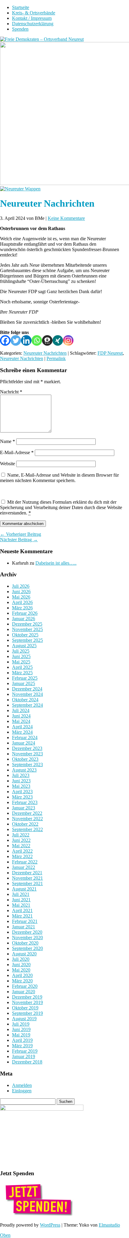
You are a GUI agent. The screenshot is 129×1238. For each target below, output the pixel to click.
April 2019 (22, 1040)
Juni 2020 (21, 964)
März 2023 (22, 797)
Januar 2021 (23, 926)
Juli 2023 (20, 775)
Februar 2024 (25, 737)
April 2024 (22, 726)
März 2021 (22, 915)
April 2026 (22, 602)
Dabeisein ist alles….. (55, 563)
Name (7, 441)
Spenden (20, 29)
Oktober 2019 (25, 1007)
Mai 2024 (21, 721)
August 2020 (24, 953)
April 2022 (22, 851)
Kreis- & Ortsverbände (33, 12)
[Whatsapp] (37, 340)
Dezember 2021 (27, 872)
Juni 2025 (21, 656)
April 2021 (22, 910)
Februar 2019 (25, 1051)
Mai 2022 (21, 845)
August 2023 (24, 769)
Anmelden (22, 1085)
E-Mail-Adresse (17, 452)
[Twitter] (15, 340)
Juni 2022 (21, 840)
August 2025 (24, 645)
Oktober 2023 (25, 759)
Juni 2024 (21, 715)
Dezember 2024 (27, 688)
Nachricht (11, 391)
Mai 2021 (21, 905)
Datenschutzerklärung (32, 23)
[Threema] (47, 340)
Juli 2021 (20, 894)
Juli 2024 (20, 710)
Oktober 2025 (25, 634)
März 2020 (22, 980)
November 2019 (27, 1002)
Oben (5, 1235)
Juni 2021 (21, 899)
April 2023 (22, 791)
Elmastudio (109, 1224)
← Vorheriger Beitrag (20, 534)
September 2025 (27, 640)
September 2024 (27, 705)
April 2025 (22, 667)
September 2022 (27, 829)
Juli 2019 (20, 1024)
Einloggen (22, 1090)
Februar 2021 (25, 921)
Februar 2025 (25, 678)
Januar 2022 (23, 867)
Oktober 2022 (25, 824)
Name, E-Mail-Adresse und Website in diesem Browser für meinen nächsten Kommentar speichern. (59, 477)
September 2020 (27, 948)
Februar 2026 (25, 613)
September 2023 (27, 764)
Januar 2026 (23, 618)
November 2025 (27, 629)
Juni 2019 (21, 1029)
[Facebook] (5, 340)
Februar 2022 (25, 861)
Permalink (56, 358)
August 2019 (24, 1018)
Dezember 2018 (27, 1061)
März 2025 (22, 672)
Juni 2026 (21, 591)
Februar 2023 (25, 802)
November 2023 (27, 753)
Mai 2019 (21, 1034)
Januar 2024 (23, 742)
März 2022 (22, 856)
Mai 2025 (21, 661)
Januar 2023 (23, 807)
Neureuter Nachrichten (45, 353)
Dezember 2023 (27, 748)
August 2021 (24, 888)
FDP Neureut (110, 353)
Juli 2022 (20, 834)
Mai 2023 (21, 786)
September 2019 (27, 1013)
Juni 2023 (21, 780)
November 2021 (27, 878)
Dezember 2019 (27, 997)
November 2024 (27, 694)
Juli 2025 (20, 651)
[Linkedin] (26, 340)
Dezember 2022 (27, 813)
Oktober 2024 (25, 699)
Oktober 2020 (25, 942)
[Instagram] (68, 340)
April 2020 (22, 975)
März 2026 (22, 607)
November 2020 (27, 937)
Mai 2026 (21, 596)
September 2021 (27, 883)
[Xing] (57, 340)
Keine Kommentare (66, 218)
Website (7, 463)
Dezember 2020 (27, 932)
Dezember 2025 (27, 624)
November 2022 (27, 818)
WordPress (50, 1224)
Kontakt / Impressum (32, 18)
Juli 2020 (20, 959)
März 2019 (22, 1045)
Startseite (20, 7)
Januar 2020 (23, 991)
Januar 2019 (23, 1056)
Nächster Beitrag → (19, 539)
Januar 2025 (23, 683)
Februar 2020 (25, 986)
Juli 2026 (20, 586)
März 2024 (22, 732)
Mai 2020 (21, 969)
